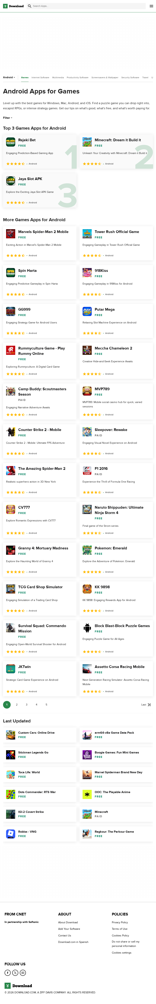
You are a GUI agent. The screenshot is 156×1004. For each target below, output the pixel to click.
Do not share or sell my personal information (125, 944)
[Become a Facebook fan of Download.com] (8, 973)
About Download (68, 922)
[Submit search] (30, 6)
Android (8, 77)
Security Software (130, 77)
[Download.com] (13, 6)
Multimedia (58, 77)
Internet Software (40, 77)
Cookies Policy (120, 935)
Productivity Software (77, 77)
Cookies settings (121, 952)
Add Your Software (69, 929)
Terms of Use (119, 929)
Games (25, 77)
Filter (6, 118)
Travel (145, 77)
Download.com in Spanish (73, 942)
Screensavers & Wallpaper (105, 77)
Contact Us (64, 935)
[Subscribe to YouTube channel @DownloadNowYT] (23, 973)
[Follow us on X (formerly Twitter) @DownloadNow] (15, 973)
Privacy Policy (120, 922)
